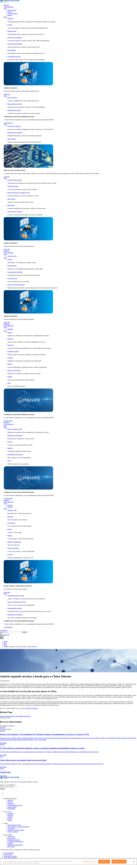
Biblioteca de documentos (15, 435)
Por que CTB (11, 838)
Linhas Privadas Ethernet (14, 44)
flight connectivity (25, 716)
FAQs (9, 461)
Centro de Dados (12, 13)
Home (5, 641)
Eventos (9, 442)
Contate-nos (11, 836)
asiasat (9, 716)
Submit (25, 632)
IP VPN (9, 25)
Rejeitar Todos (104, 861)
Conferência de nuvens (14, 110)
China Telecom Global (14, 825)
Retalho (9, 377)
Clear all (11, 726)
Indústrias (6, 324)
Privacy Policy (8, 854)
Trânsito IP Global (12, 186)
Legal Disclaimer (9, 853)
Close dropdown (9, 7)
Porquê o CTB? (12, 510)
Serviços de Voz (12, 278)
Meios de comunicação (14, 370)
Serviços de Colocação (14, 126)
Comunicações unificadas (14, 272)
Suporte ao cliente (12, 831)
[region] (68, 861)
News (5, 645)
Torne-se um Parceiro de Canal (16, 602)
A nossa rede (11, 523)
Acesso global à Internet (14, 180)
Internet (9, 15)
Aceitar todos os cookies (119, 861)
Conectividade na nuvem (14, 805)
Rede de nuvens (12, 97)
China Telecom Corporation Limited (18, 826)
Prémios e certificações (14, 542)
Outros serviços (12, 256)
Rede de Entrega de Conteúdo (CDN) (18, 192)
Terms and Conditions (10, 858)
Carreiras (10, 554)
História (9, 535)
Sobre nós (10, 516)
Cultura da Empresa (13, 548)
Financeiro (10, 345)
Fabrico (9, 364)
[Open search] (1, 635)
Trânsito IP (10, 803)
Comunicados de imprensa (15, 454)
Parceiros (10, 507)
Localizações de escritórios (15, 841)
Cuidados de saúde (13, 351)
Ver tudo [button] (2, 727)
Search (2, 632)
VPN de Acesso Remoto (14, 37)
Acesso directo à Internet (14, 211)
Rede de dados (11, 10)
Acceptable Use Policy (10, 856)
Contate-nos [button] (3, 630)
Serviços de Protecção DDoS (16, 284)
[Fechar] (134, 862)
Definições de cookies (90, 861)
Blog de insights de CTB (14, 429)
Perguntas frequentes (13, 840)
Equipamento (11, 808)
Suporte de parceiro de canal (15, 830)
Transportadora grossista (14, 608)
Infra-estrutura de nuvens (14, 104)
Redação (10, 448)
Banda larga (11, 205)
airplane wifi (3, 716)
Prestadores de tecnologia (14, 614)
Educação (10, 339)
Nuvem (9, 12)
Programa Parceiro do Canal (15, 595)
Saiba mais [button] (7, 94)
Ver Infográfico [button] (8, 123)
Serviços (6, 251)
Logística (10, 358)
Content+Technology (31, 708)
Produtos (6, 5)
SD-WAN (10, 18)
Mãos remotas (11, 139)
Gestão (9, 529)
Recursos (6, 422)
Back (5, 8)
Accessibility (11, 828)
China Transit (11, 199)
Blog (5, 643)
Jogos (9, 383)
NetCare (9, 259)
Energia (9, 332)
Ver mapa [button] (6, 176)
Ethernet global (11, 31)
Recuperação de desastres (14, 132)
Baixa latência (11, 50)
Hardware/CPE (11, 265)
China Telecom (15, 716)
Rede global (11, 846)
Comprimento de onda (14, 56)
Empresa (6, 500)
